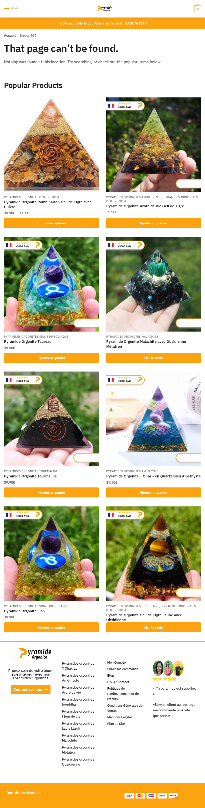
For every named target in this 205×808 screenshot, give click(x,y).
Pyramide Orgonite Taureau (28, 341)
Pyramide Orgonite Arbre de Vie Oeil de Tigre (145, 206)
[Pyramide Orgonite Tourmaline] (51, 419)
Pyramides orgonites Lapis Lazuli (78, 726)
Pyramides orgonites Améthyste (132, 471)
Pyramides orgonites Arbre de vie (133, 197)
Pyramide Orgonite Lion (24, 611)
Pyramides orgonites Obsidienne (132, 606)
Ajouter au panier (154, 223)
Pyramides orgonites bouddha (78, 702)
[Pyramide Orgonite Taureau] (51, 284)
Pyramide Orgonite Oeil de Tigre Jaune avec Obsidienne (144, 617)
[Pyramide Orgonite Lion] (51, 553)
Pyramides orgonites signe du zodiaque (36, 336)
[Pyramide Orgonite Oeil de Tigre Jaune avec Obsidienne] (153, 553)
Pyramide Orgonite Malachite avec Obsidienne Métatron (146, 344)
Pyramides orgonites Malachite (132, 336)
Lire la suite (153, 358)
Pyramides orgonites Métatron (78, 750)
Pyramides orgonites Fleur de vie (78, 714)
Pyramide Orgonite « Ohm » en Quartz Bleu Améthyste (153, 476)
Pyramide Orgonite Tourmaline (30, 476)
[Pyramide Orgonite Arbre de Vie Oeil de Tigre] (153, 144)
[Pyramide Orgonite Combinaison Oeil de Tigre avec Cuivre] (51, 144)
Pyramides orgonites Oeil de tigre (32, 197)
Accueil (10, 35)
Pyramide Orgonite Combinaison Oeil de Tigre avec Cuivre (48, 204)
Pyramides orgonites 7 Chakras (78, 666)
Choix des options (51, 223)
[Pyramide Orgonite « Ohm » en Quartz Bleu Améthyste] (153, 419)
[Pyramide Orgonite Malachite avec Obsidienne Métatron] (153, 284)
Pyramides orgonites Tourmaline (31, 471)
